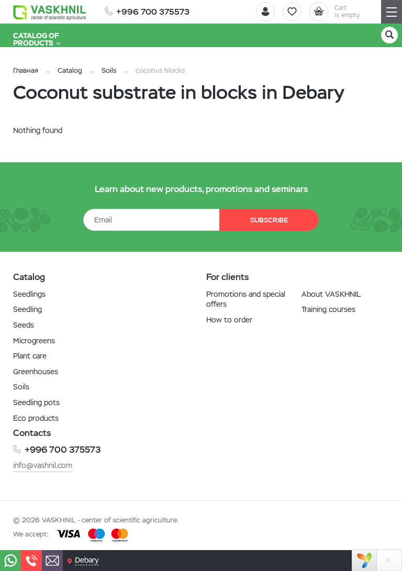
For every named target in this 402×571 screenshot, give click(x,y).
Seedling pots (36, 402)
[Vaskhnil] (49, 12)
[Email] (52, 560)
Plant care (30, 356)
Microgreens (34, 340)
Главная (25, 70)
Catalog (70, 70)
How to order (229, 319)
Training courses (328, 309)
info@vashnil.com (42, 465)
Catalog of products (36, 39)
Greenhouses (35, 371)
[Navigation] (391, 12)
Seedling (27, 309)
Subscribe (269, 220)
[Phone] (31, 560)
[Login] (265, 11)
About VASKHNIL (331, 294)
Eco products (36, 418)
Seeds (23, 325)
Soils (109, 70)
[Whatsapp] (10, 560)
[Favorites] (292, 11)
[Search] (389, 35)
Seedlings (29, 294)
